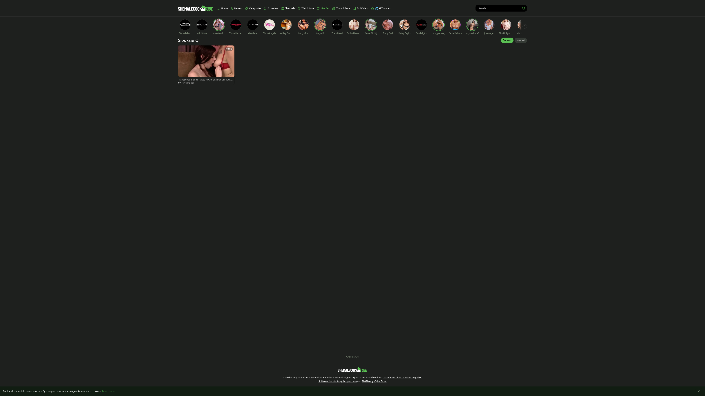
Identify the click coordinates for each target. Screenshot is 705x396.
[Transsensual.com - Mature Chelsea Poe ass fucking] (206, 65)
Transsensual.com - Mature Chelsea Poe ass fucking (205, 79)
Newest (521, 40)
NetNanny (367, 381)
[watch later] (183, 50)
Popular (507, 40)
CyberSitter (380, 381)
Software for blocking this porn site (338, 381)
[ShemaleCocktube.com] (195, 8)
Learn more (108, 391)
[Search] (523, 8)
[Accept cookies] (698, 391)
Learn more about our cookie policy (402, 377)
